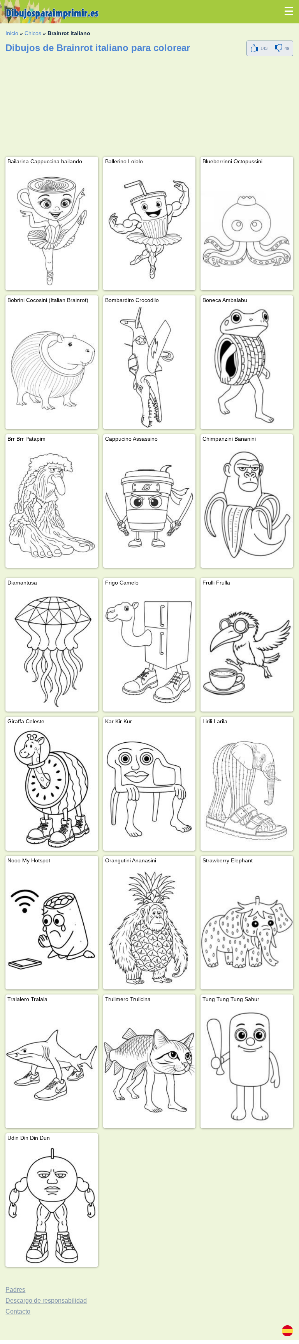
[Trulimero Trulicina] (149, 1066)
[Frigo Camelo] (149, 650)
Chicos (33, 33)
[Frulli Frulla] (247, 650)
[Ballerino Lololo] (149, 229)
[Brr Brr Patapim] (51, 506)
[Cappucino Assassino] (149, 506)
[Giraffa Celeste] (51, 789)
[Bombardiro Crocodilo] (149, 367)
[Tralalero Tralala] (51, 1066)
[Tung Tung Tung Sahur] (247, 1066)
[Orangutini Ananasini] (149, 928)
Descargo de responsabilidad (46, 1300)
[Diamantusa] (51, 650)
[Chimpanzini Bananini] (247, 506)
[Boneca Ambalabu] (247, 367)
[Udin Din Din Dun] (51, 1205)
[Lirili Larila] (247, 789)
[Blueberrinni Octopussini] (247, 229)
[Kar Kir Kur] (149, 789)
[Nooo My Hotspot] (51, 928)
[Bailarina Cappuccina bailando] (51, 229)
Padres (15, 1289)
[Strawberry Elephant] (247, 928)
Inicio (11, 33)
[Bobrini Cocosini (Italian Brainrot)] (51, 367)
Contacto (17, 1311)
